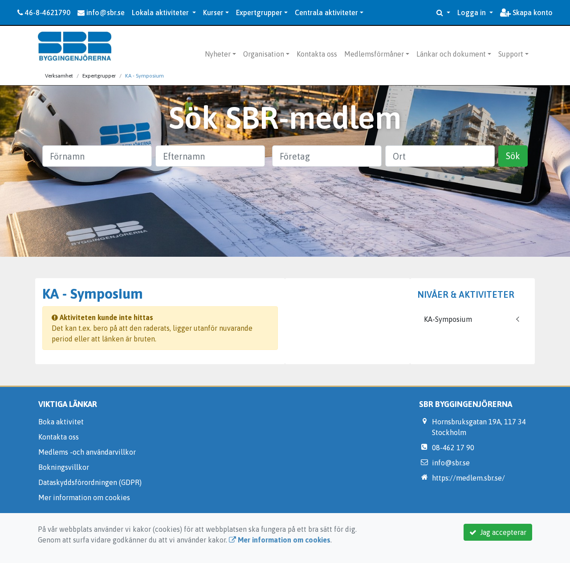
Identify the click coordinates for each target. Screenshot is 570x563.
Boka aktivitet (61, 422)
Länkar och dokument (451, 54)
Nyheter (218, 54)
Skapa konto (532, 12)
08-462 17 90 (453, 448)
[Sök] (443, 12)
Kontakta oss (317, 54)
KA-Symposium (448, 319)
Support (510, 54)
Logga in (472, 12)
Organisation (263, 54)
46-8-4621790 (46, 12)
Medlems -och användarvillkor (87, 452)
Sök (513, 156)
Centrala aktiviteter (326, 12)
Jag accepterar (501, 532)
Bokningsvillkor (63, 467)
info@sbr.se (105, 12)
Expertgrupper (259, 12)
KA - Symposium (144, 76)
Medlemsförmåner (374, 54)
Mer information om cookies (84, 497)
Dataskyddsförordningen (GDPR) (90, 482)
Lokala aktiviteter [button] (161, 12)
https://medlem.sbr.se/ (468, 478)
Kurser (213, 12)
